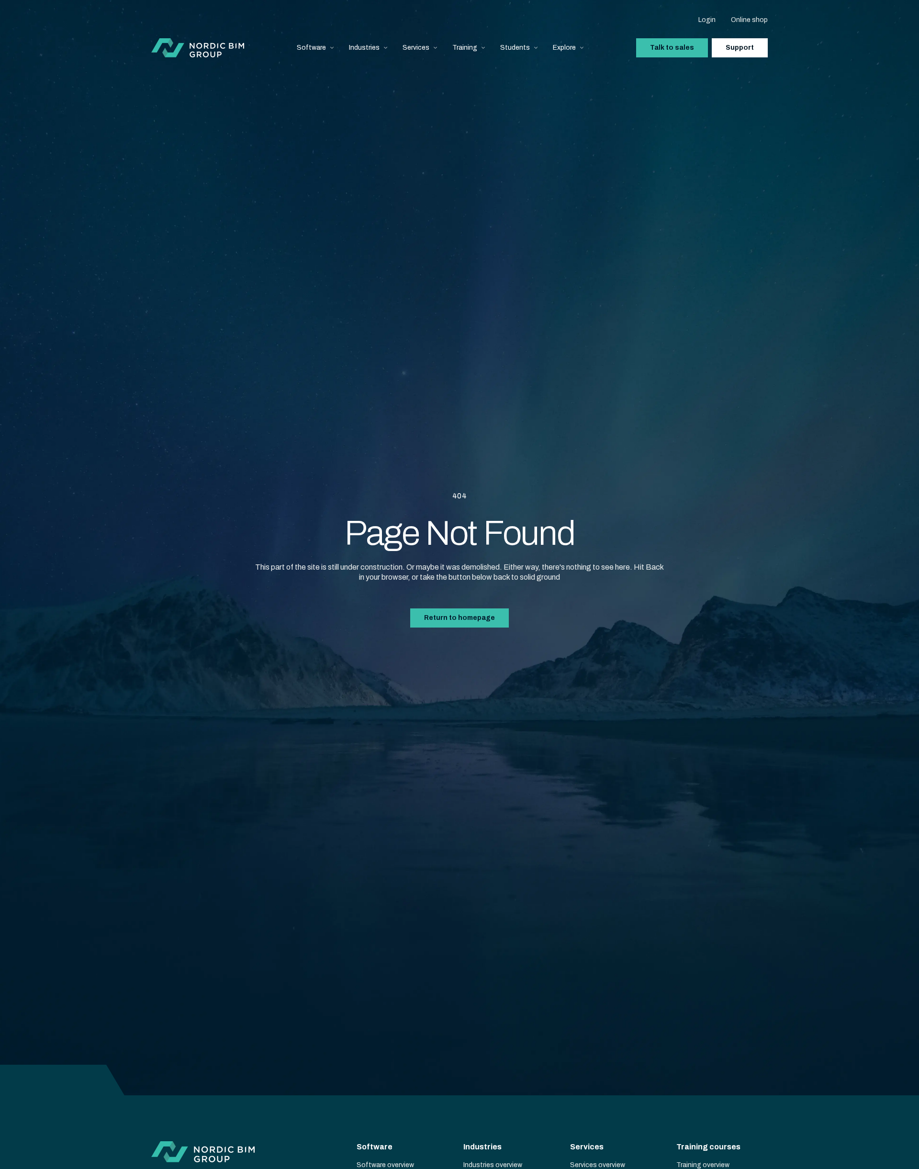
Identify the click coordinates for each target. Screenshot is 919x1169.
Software (311, 47)
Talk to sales (672, 47)
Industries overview (492, 1165)
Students (515, 47)
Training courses (708, 1147)
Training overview (702, 1165)
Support (740, 47)
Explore (564, 47)
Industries (364, 47)
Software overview (385, 1165)
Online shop (749, 19)
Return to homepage (459, 617)
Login (707, 19)
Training (464, 47)
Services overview (597, 1165)
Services (416, 47)
